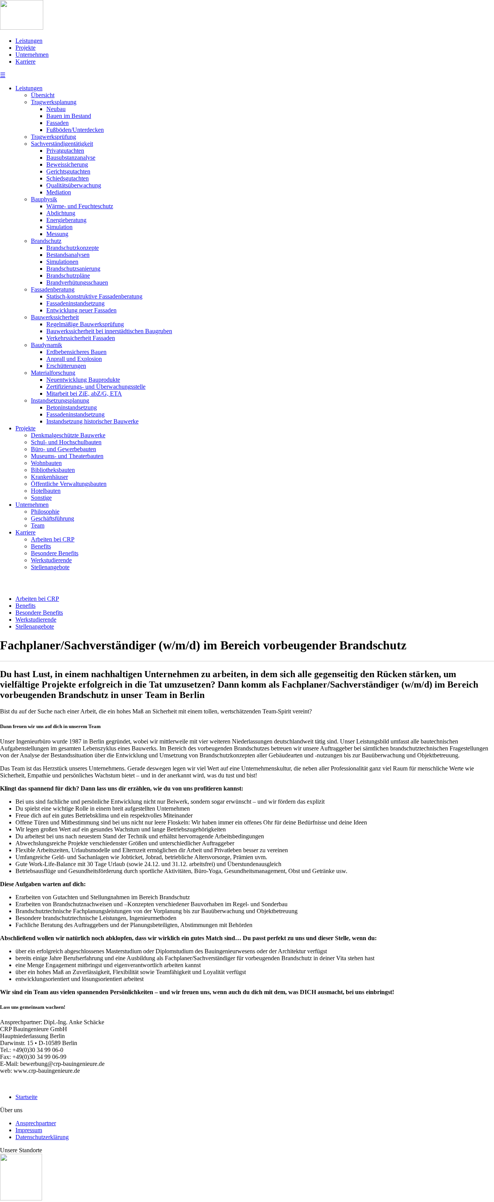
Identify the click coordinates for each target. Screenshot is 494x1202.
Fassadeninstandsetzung (75, 303)
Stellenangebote (50, 567)
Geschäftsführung (52, 518)
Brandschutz (46, 241)
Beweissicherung (67, 164)
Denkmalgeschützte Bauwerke (68, 435)
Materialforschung (53, 372)
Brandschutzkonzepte (72, 247)
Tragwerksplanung (53, 102)
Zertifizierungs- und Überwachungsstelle (95, 386)
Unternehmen (32, 54)
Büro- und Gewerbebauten (63, 449)
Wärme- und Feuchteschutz (79, 206)
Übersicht (42, 95)
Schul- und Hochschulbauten (66, 442)
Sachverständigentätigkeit (62, 143)
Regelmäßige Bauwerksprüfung (85, 324)
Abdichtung (60, 213)
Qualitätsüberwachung (73, 185)
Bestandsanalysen (68, 254)
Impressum (28, 1130)
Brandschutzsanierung (73, 268)
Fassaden (57, 123)
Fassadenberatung (52, 289)
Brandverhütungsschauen (77, 282)
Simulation (59, 227)
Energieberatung (66, 220)
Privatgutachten (65, 150)
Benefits (41, 546)
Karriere (25, 61)
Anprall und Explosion (74, 359)
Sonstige (41, 497)
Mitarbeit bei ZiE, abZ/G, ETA (84, 393)
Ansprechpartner (35, 1123)
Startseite (26, 1097)
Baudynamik (46, 345)
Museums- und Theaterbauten (67, 456)
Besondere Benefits (54, 553)
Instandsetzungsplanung (60, 400)
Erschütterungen (66, 365)
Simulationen (62, 261)
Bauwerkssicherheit (55, 317)
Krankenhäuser (49, 477)
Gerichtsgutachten (68, 171)
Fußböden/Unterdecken (75, 129)
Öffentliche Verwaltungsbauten (69, 483)
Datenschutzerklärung (42, 1137)
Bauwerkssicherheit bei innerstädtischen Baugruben (109, 331)
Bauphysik (44, 199)
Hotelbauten (46, 490)
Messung (57, 234)
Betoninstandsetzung (71, 407)
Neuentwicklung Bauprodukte (83, 379)
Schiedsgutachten (67, 178)
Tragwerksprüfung (53, 136)
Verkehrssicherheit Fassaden (80, 338)
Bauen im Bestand (68, 116)
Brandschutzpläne (68, 275)
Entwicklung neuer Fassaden (81, 310)
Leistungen (28, 40)
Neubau (56, 109)
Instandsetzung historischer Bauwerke (92, 421)
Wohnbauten (46, 463)
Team (37, 525)
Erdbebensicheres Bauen (76, 352)
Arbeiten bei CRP (52, 539)
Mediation (58, 192)
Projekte (25, 47)
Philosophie (45, 511)
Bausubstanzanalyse (70, 157)
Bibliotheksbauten (53, 470)
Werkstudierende (51, 560)
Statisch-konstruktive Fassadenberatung (94, 296)
